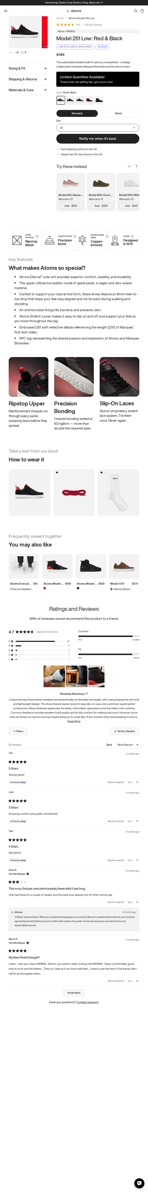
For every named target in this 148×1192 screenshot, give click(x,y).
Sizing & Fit (17, 68)
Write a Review (94, 24)
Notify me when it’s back (97, 138)
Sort (109, 745)
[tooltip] (86, 693)
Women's (77, 113)
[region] (74, 676)
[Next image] (17, 52)
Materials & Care (21, 89)
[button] (39, 641)
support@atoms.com (25, 925)
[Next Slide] (102, 676)
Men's (118, 113)
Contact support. (88, 1002)
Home (60, 18)
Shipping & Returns (23, 79)
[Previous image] (11, 52)
